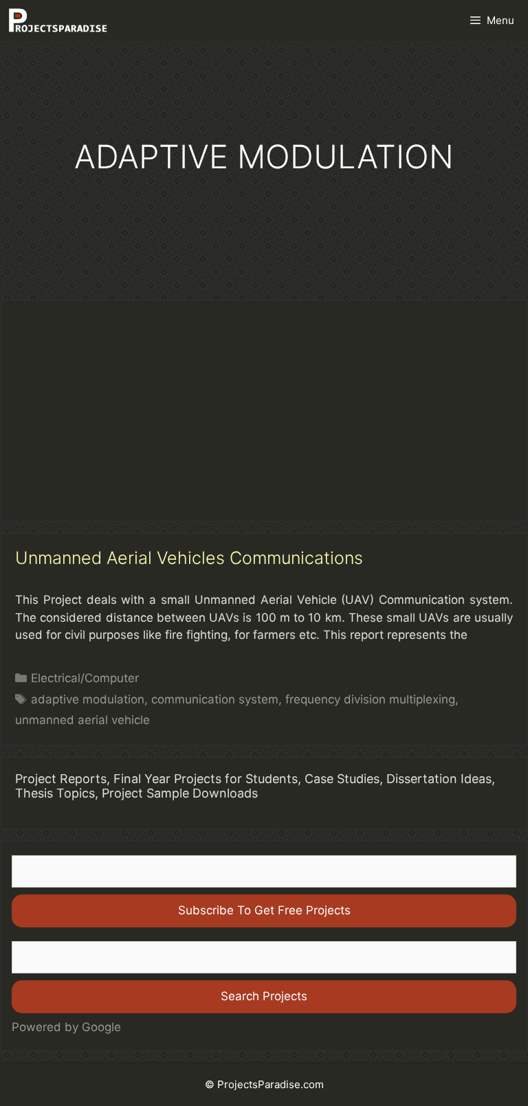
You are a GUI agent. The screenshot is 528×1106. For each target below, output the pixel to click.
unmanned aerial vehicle (82, 720)
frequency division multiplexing (370, 699)
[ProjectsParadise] (58, 20)
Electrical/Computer (85, 678)
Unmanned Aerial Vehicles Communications (189, 558)
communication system (214, 699)
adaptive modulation (87, 699)
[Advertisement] (264, 411)
